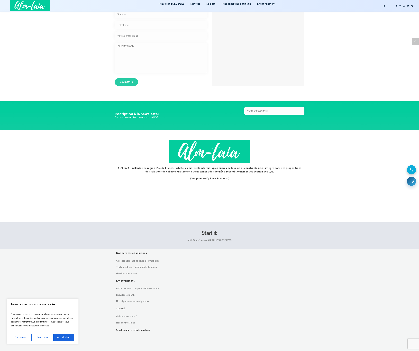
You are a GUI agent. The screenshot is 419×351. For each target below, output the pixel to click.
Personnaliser (21, 337)
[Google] (404, 6)
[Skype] (412, 6)
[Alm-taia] (209, 233)
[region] (43, 321)
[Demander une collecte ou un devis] (411, 181)
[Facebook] (400, 6)
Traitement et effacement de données (136, 267)
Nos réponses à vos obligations (132, 301)
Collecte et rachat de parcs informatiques (137, 261)
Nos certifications (125, 323)
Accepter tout (63, 337)
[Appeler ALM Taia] (411, 169)
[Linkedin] (396, 6)
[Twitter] (408, 6)
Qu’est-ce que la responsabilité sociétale (137, 289)
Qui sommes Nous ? (126, 316)
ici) (227, 178)
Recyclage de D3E (125, 295)
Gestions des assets (126, 273)
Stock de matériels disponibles (133, 330)
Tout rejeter (42, 337)
